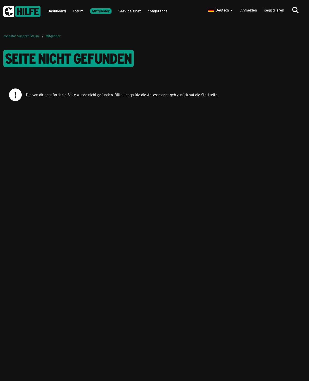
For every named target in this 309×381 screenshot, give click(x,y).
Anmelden (248, 10)
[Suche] (295, 10)
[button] (221, 10)
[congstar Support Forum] (21, 11)
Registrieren (274, 10)
